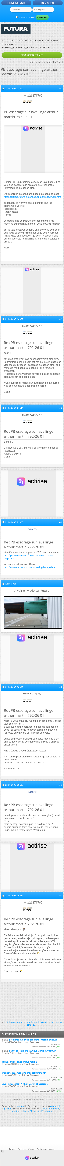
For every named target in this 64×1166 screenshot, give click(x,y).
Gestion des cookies (45, 1149)
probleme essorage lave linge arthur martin (23, 1072)
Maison (20, 1106)
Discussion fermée (32, 55)
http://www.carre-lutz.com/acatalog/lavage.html (30, 567)
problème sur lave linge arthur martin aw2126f (33, 1039)
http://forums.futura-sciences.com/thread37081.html (32, 196)
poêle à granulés (36, 1111)
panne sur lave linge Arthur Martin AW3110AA (32, 1050)
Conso (31, 1149)
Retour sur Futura (16, 2)
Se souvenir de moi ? (26, 17)
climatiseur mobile (50, 1108)
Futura (12, 1149)
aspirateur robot (18, 1111)
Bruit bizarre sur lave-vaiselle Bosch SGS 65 (25, 1022)
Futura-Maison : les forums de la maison (38, 40)
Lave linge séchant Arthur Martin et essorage (24, 1083)
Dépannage (7, 44)
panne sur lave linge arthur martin (19, 1061)
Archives (21, 1149)
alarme (48, 1111)
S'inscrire (47, 2)
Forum (11, 40)
